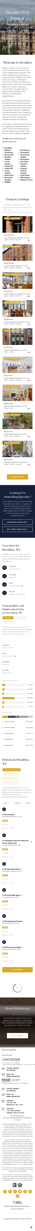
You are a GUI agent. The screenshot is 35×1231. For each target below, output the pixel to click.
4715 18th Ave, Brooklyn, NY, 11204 (11, 845)
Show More (17, 970)
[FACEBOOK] (15, 1191)
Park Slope (24, 161)
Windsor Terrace (26, 180)
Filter (9, 210)
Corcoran (17, 1120)
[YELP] (25, 1191)
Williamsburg (25, 177)
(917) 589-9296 (11, 1070)
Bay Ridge (8, 148)
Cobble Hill (9, 168)
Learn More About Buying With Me (20, 522)
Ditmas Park (9, 175)
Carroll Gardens (8, 162)
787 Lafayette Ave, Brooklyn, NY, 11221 (12, 871)
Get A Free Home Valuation (18, 529)
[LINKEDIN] (10, 1191)
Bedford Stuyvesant (9, 151)
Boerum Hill (9, 154)
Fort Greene (25, 150)
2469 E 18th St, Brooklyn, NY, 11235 (11, 949)
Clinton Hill (9, 166)
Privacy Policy (26, 1219)
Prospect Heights (23, 165)
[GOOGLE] (30, 1191)
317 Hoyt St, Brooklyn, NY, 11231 (10, 897)
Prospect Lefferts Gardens (23, 170)
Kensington (24, 159)
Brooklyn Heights (8, 158)
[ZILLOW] (17, 1196)
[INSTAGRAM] (5, 1191)
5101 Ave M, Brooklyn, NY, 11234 (10, 923)
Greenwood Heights (24, 155)
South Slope (24, 175)
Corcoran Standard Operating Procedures (17, 1117)
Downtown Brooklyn (9, 178)
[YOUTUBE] (20, 1191)
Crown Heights (7, 171)
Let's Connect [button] (17, 1036)
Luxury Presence (17, 1209)
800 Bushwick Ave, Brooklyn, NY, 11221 (12, 816)
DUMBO (8, 182)
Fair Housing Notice (17, 1115)
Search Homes (17, 477)
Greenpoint (24, 152)
